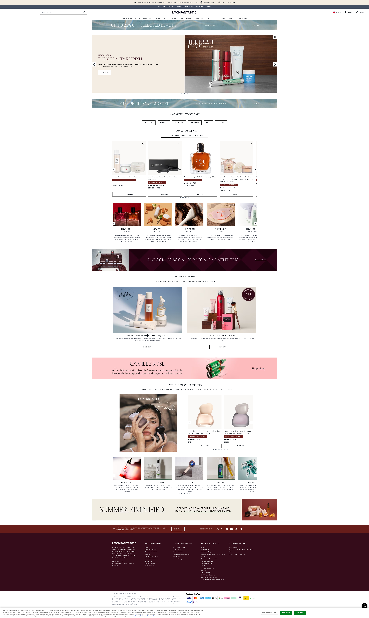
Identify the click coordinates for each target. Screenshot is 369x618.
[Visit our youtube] (231, 529)
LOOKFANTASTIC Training (237, 554)
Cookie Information (179, 552)
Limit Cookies (286, 612)
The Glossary (205, 549)
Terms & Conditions (179, 547)
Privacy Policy (177, 549)
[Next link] (255, 223)
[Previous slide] (94, 64)
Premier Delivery (150, 563)
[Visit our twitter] (222, 529)
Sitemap (203, 570)
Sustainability (177, 556)
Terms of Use (151, 616)
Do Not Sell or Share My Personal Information (123, 564)
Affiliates (203, 566)
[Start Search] (84, 12)
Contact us (148, 561)
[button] (365, 606)
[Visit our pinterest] (240, 529)
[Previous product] (189, 422)
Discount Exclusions (151, 552)
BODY (208, 123)
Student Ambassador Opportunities (212, 579)
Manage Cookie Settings (269, 612)
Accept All (300, 612)
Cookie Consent (117, 561)
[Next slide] (275, 64)
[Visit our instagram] (226, 529)
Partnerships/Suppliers (208, 568)
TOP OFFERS (148, 123)
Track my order (150, 566)
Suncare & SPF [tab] (187, 135)
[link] (348, 12)
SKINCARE (221, 123)
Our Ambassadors (207, 563)
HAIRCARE (163, 123)
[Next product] (251, 422)
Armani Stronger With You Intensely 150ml (200, 177)
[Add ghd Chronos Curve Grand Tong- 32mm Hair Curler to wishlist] (179, 143)
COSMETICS (179, 123)
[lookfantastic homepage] (184, 12)
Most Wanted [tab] (201, 135)
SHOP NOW (105, 72)
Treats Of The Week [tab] (170, 135)
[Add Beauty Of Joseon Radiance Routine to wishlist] (143, 143)
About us (204, 547)
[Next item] (255, 169)
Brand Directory (206, 552)
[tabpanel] (184, 169)
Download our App (151, 549)
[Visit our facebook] (217, 529)
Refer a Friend (205, 573)
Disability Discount (207, 561)
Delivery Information (151, 556)
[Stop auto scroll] (275, 37)
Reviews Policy (177, 559)
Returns (147, 554)
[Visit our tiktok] (236, 529)
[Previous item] (113, 169)
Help (146, 547)
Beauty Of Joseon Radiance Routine (126, 177)
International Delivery (151, 559)
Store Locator (233, 547)
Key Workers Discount (208, 575)
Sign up (177, 529)
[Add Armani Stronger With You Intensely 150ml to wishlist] (215, 143)
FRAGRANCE (195, 123)
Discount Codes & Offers (209, 559)
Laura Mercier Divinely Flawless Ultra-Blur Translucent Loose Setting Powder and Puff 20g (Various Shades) (236, 179)
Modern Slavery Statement (181, 554)
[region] (184, 613)
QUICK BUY (129, 194)
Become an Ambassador (209, 577)
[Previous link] (113, 223)
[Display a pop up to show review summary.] (164, 185)
